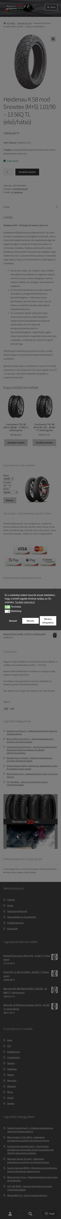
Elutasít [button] (13, 621)
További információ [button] (25, 602)
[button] (7, 607)
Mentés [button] (30, 621)
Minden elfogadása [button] (48, 621)
